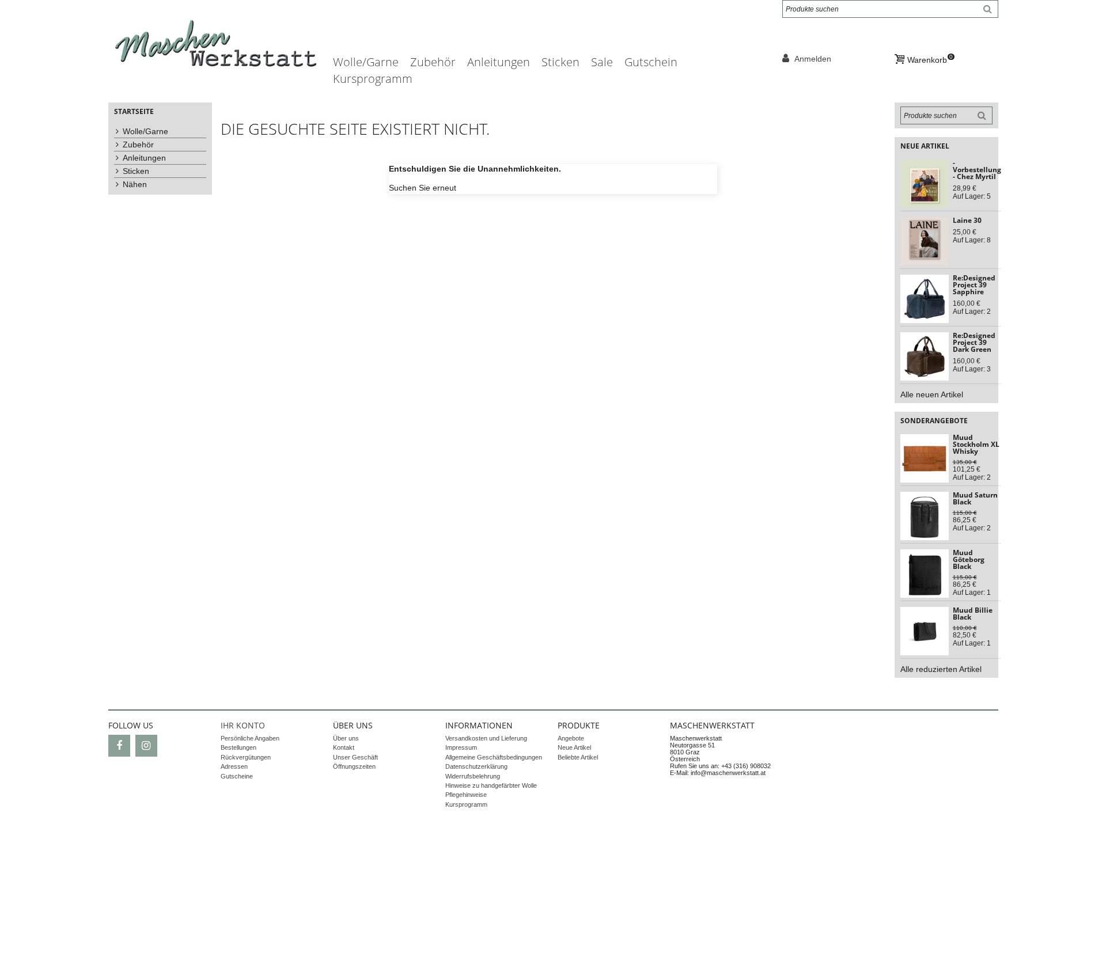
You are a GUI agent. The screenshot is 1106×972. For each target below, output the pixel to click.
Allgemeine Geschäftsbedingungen (493, 757)
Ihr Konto (243, 725)
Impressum (461, 747)
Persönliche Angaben (250, 738)
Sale (602, 62)
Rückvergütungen (246, 757)
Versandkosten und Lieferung (486, 738)
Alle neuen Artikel (931, 394)
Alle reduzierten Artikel (941, 669)
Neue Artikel (574, 747)
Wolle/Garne (366, 62)
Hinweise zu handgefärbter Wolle (491, 785)
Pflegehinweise (466, 794)
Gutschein (650, 62)
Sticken (560, 62)
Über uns (346, 738)
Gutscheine (237, 776)
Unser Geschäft (355, 757)
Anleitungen (498, 62)
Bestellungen (238, 747)
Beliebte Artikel (578, 757)
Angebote (571, 738)
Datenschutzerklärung (476, 766)
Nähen (135, 184)
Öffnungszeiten (354, 766)
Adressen (234, 766)
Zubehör (433, 62)
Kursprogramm (372, 78)
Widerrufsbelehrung (472, 776)
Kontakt (343, 747)
